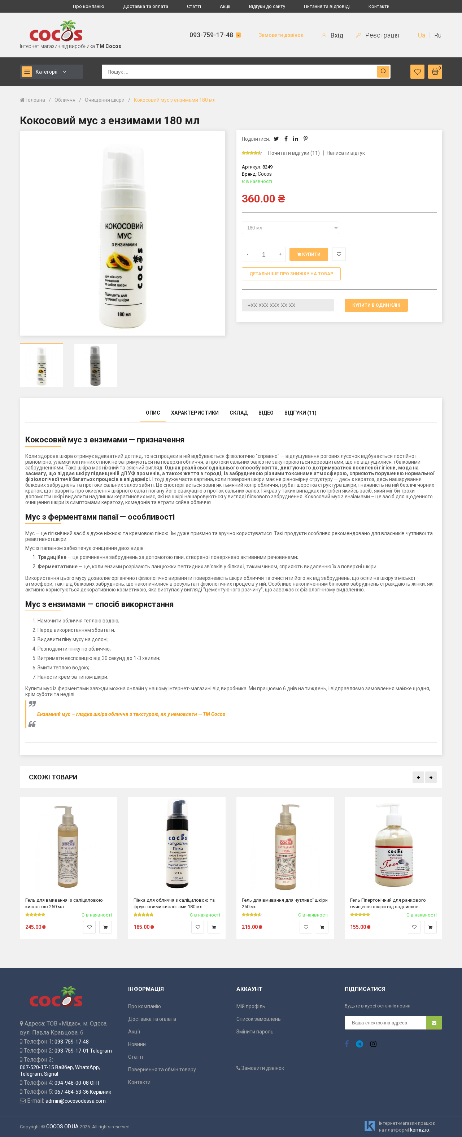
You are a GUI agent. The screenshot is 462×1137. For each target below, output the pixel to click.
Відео (266, 413)
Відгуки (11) (300, 413)
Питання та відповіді (327, 6)
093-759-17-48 (211, 35)
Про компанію (88, 6)
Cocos (265, 174)
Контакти (379, 6)
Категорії (46, 72)
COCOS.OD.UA (62, 1126)
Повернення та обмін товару (162, 1069)
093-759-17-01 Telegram (83, 1051)
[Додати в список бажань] (89, 927)
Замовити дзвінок (281, 35)
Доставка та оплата (145, 6)
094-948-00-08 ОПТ (77, 1083)
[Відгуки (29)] (360, 915)
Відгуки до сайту (267, 6)
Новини (137, 1044)
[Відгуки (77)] (35, 915)
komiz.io (419, 1130)
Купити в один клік (376, 305)
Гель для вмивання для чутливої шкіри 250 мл (285, 903)
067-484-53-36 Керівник (83, 1092)
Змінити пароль (255, 1032)
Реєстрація (381, 35)
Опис (153, 413)
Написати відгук (346, 153)
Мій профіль (250, 1006)
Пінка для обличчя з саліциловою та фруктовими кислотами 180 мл (174, 903)
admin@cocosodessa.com (75, 1101)
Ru (437, 35)
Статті (194, 6)
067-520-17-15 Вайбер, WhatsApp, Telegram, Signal (60, 1070)
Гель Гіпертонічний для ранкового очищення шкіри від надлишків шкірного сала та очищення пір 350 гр (391, 903)
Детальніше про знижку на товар (291, 273)
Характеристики (195, 413)
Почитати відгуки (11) (294, 153)
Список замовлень (258, 1019)
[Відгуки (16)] (252, 915)
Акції (225, 6)
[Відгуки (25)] (144, 915)
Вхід (336, 35)
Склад (239, 413)
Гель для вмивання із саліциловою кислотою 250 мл (64, 903)
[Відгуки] (254, 153)
